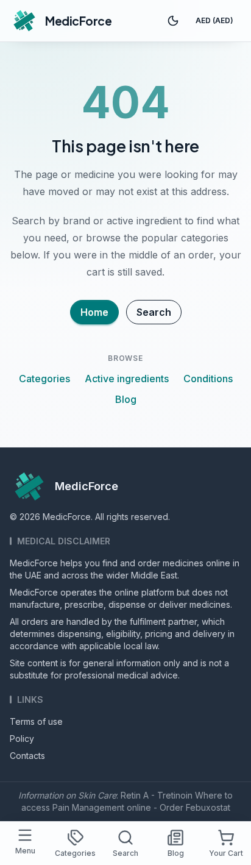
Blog (125, 399)
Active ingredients (127, 378)
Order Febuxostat (195, 807)
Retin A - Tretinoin (157, 795)
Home (94, 312)
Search (153, 312)
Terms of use (36, 721)
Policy (22, 738)
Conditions (208, 378)
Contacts (27, 755)
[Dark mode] (173, 21)
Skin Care (97, 795)
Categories (44, 378)
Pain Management (88, 807)
